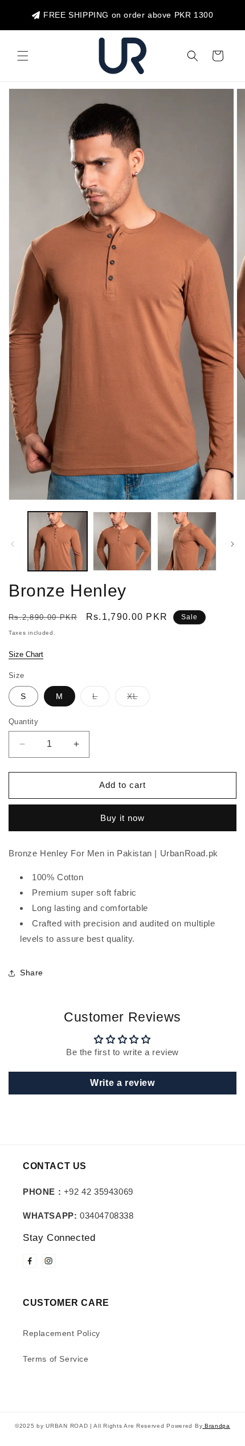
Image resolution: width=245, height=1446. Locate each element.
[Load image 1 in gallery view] (57, 541)
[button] (22, 55)
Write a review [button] (122, 1083)
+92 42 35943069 (78, 1191)
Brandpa (216, 1426)
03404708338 (78, 1215)
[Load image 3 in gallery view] (187, 541)
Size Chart (26, 654)
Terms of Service (56, 1358)
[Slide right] (232, 544)
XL (138, 698)
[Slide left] (12, 544)
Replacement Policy (61, 1333)
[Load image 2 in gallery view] (122, 541)
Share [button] (31, 972)
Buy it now (122, 818)
